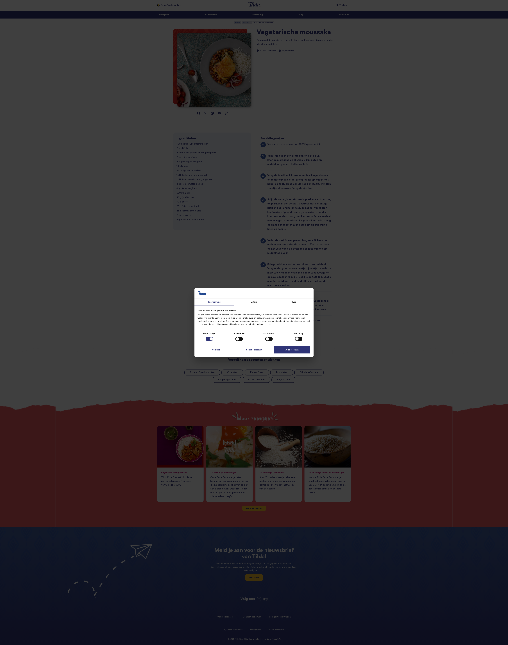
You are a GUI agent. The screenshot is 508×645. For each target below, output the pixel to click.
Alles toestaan (292, 350)
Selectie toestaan (254, 350)
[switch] (239, 339)
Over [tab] (293, 302)
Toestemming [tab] (214, 302)
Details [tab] (254, 302)
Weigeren (216, 350)
